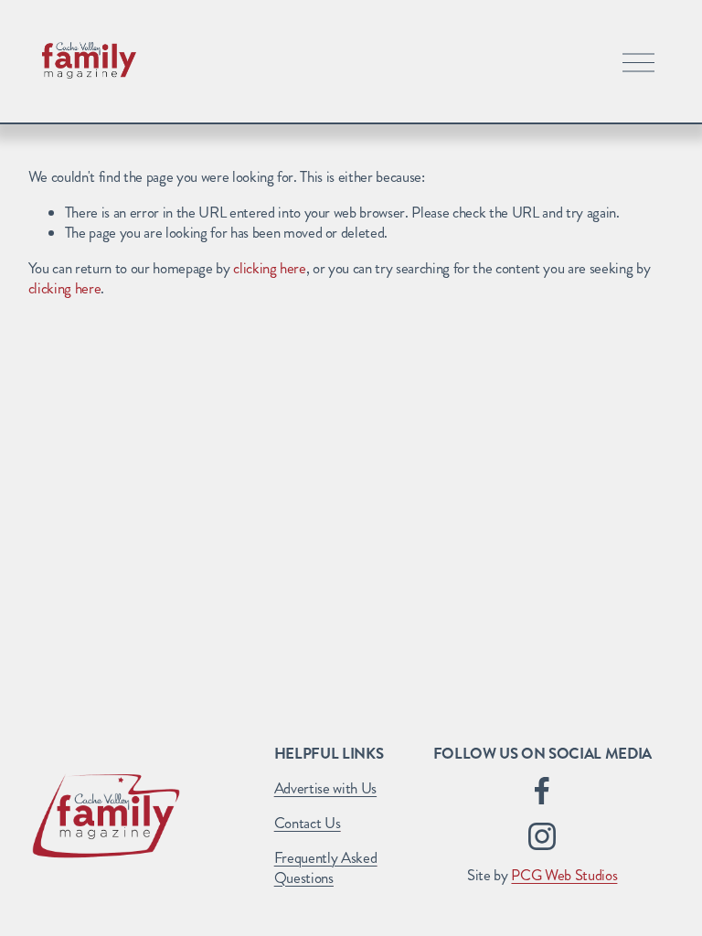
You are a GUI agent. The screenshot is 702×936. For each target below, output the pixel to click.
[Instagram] (542, 836)
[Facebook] (542, 790)
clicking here (269, 268)
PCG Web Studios (564, 876)
